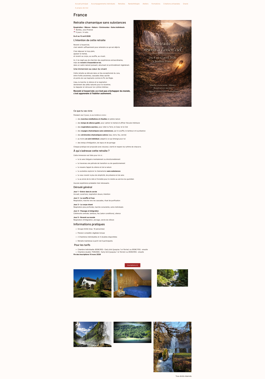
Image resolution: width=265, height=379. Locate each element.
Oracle (185, 4)
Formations (156, 4)
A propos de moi (81, 8)
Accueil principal (81, 4)
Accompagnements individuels (103, 4)
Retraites (121, 4)
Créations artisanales (171, 4)
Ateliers (145, 4)
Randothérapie (134, 4)
